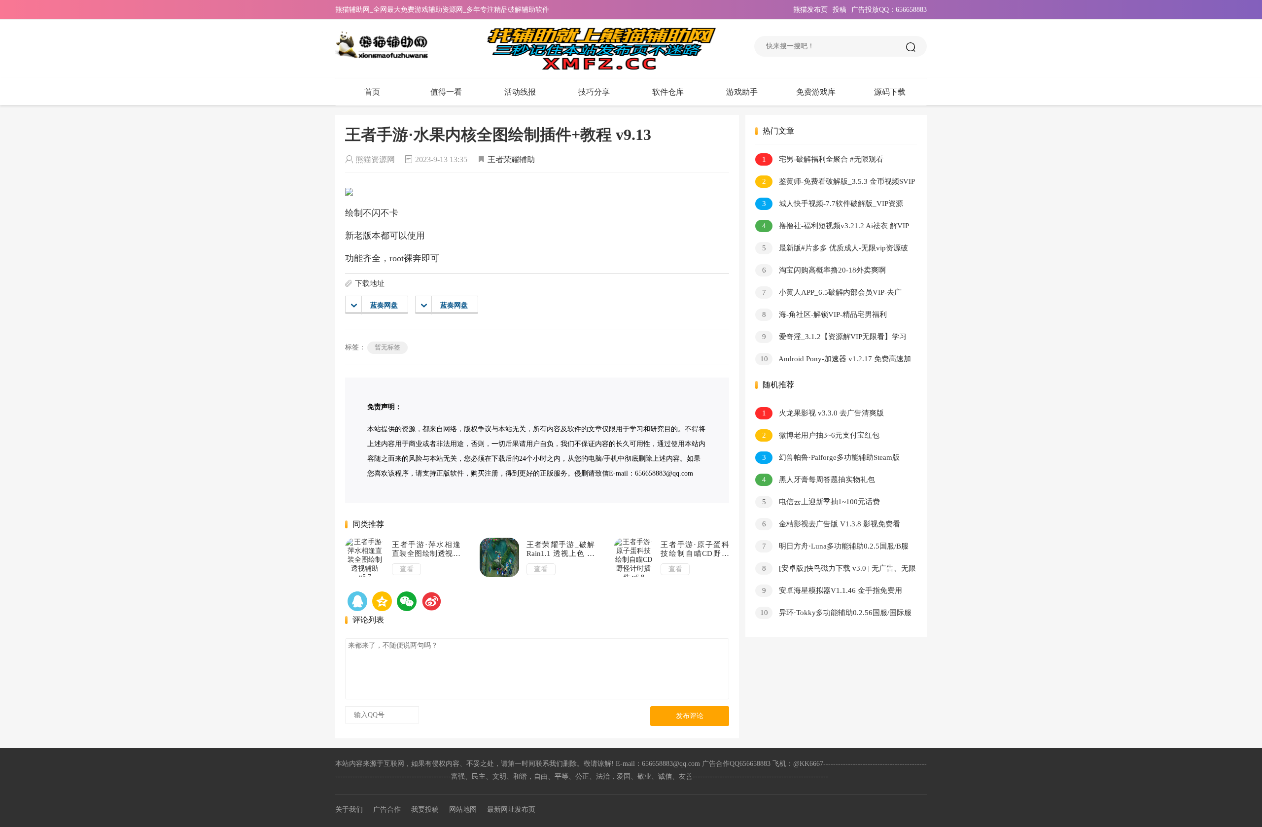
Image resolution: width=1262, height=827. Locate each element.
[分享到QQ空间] (357, 601)
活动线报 (520, 92)
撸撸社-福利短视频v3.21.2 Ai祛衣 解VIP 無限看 (832, 227)
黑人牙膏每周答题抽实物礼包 (819, 479)
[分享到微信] (407, 601)
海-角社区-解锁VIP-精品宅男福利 (824, 314)
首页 (372, 92)
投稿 (839, 9)
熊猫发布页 (810, 9)
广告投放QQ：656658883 (889, 9)
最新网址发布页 (511, 809)
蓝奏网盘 (384, 305)
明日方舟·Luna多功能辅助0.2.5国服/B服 (835, 546)
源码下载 (890, 92)
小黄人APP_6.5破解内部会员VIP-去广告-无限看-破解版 (828, 294)
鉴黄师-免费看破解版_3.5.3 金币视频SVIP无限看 (835, 183)
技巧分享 (594, 92)
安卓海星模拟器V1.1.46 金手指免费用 (832, 590)
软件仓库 (668, 92)
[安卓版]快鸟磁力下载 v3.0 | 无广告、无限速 (835, 570)
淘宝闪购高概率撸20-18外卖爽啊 (824, 270)
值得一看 (446, 92)
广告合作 (387, 809)
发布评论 (689, 716)
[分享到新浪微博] (431, 601)
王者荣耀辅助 (511, 159)
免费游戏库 (816, 92)
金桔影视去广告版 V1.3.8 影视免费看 (831, 524)
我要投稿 (425, 809)
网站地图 (463, 809)
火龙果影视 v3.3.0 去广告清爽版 (823, 413)
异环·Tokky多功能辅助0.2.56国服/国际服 (836, 613)
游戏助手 (742, 92)
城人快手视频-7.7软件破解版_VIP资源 (833, 203)
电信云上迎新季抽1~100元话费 (821, 502)
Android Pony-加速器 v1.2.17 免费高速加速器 (833, 360)
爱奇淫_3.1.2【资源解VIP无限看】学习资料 (831, 338)
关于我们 (349, 809)
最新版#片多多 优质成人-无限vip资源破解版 (831, 249)
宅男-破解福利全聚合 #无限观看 (823, 159)
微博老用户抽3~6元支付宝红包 (821, 435)
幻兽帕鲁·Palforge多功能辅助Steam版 (831, 457)
